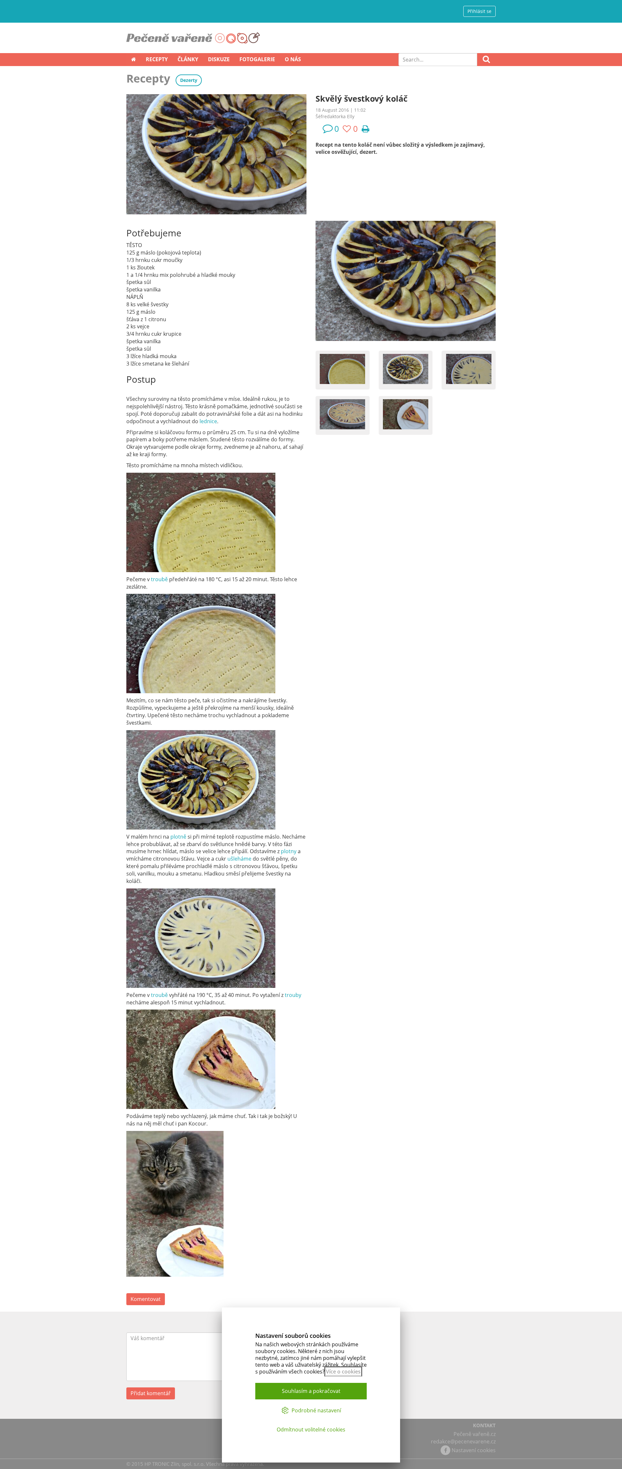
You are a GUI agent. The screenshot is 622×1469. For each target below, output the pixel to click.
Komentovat (146, 1299)
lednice (208, 421)
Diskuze (219, 59)
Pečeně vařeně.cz (475, 1434)
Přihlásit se (479, 11)
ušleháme (240, 858)
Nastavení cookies (474, 1450)
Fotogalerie (257, 59)
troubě (160, 579)
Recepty (157, 59)
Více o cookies (343, 1371)
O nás (293, 59)
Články (188, 59)
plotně (179, 836)
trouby (293, 995)
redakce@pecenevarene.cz (463, 1441)
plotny (289, 851)
